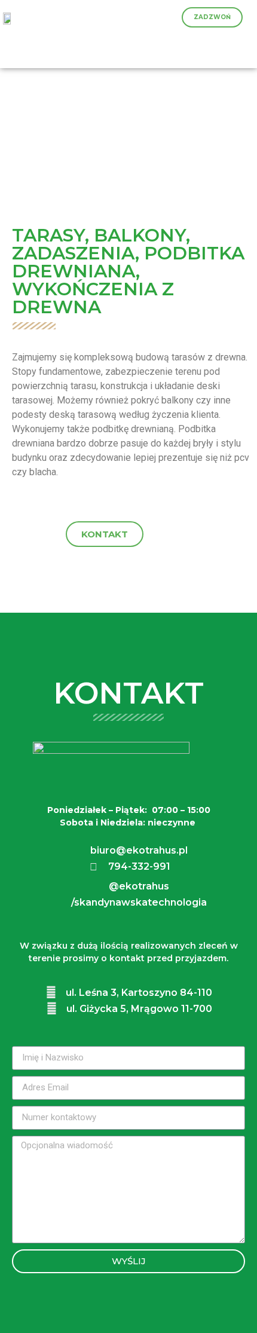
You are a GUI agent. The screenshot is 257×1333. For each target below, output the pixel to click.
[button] (212, 17)
